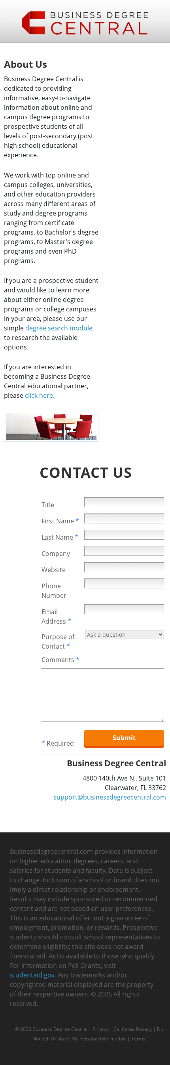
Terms (138, 1038)
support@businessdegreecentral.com (109, 797)
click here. (40, 395)
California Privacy (132, 1029)
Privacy (100, 1029)
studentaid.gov (32, 975)
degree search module (59, 328)
